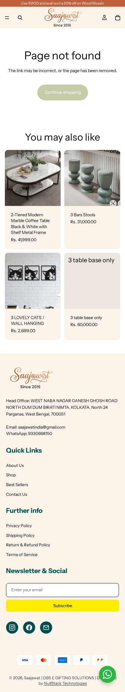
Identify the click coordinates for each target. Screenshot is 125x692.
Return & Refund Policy (28, 544)
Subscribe (62, 605)
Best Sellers (17, 484)
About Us (15, 465)
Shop (11, 474)
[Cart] (117, 17)
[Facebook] (29, 627)
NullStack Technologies (65, 683)
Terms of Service (22, 554)
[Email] (46, 627)
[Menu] (7, 18)
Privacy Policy (19, 525)
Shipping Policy (20, 535)
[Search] (20, 17)
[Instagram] (12, 627)
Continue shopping (63, 92)
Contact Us (16, 494)
